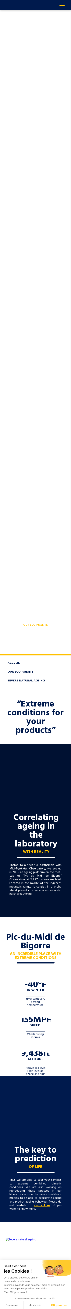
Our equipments (35, 624)
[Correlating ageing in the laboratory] (35, 772)
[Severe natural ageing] (35, 1239)
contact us (42, 1205)
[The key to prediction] (35, 1104)
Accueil (11, 12)
